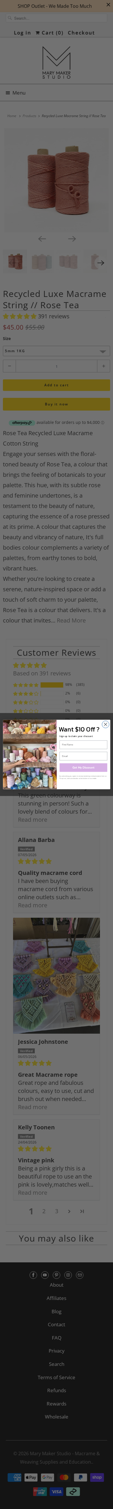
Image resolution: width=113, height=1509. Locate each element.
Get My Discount (83, 767)
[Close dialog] (105, 724)
